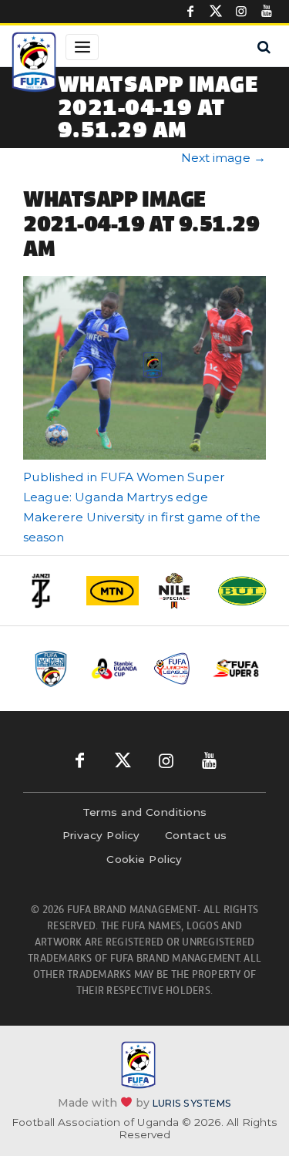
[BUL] (242, 591)
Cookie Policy (144, 859)
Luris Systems (192, 1103)
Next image (223, 157)
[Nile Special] (177, 590)
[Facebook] (190, 11)
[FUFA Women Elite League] (53, 668)
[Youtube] (266, 11)
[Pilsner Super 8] (236, 669)
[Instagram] (241, 11)
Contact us (196, 835)
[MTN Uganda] (112, 590)
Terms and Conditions (144, 812)
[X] (216, 11)
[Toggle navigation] (82, 47)
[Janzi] (48, 590)
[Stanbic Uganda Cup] (114, 668)
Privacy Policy (101, 835)
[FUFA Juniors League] (175, 668)
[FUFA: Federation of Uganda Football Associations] (34, 64)
